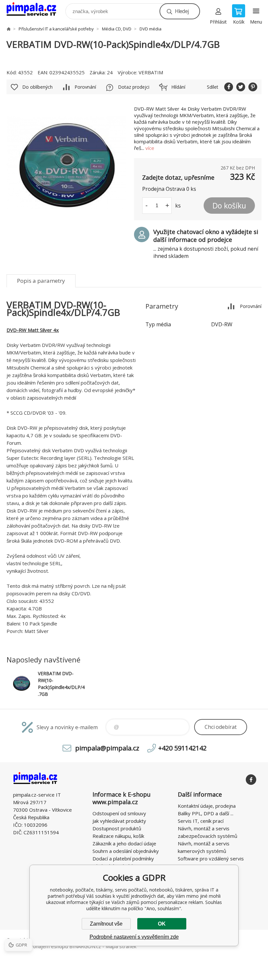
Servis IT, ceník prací (201, 821)
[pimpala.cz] (8, 29)
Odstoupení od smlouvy (119, 813)
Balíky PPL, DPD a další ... (205, 813)
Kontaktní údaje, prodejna (207, 806)
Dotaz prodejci (133, 87)
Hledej (182, 11)
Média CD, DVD (116, 29)
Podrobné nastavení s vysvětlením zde (134, 937)
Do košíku (229, 205)
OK (162, 924)
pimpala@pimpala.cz (107, 748)
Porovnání (85, 87)
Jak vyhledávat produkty (119, 821)
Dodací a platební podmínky (123, 858)
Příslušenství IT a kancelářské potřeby (56, 29)
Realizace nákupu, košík (118, 836)
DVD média (150, 29)
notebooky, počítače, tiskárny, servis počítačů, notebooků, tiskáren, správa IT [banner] (35, 9)
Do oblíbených (37, 87)
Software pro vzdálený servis (211, 858)
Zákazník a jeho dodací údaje (124, 843)
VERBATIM (151, 72)
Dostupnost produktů (116, 828)
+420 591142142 (182, 748)
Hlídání (178, 87)
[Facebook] (251, 779)
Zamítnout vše (106, 924)
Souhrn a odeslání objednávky (125, 851)
